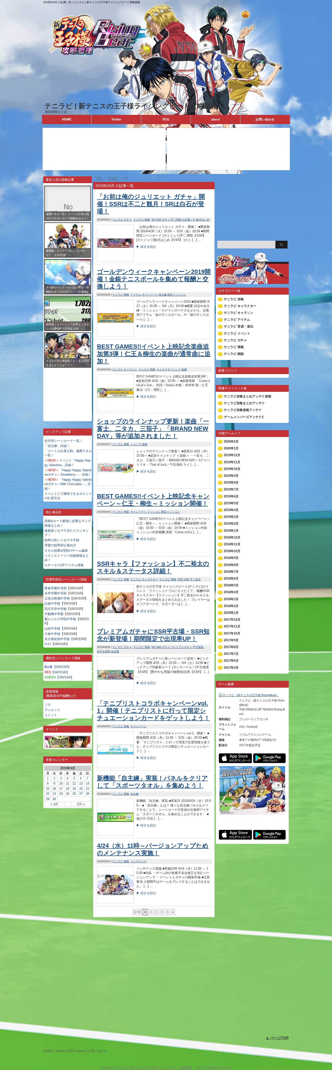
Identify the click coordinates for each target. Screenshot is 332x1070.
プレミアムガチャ (181, 647)
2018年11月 (232, 544)
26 (74, 794)
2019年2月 (231, 523)
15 (47, 788)
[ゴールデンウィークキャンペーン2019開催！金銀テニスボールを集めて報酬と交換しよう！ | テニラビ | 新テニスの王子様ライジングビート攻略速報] (115, 335)
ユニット (50, 715)
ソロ (47, 704)
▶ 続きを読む (146, 246)
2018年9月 (231, 558)
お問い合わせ (264, 119)
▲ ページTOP (277, 1038)
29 (47, 799)
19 (74, 788)
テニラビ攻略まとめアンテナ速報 (247, 396)
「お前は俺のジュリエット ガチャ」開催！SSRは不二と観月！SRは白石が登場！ (151, 203)
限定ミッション (176, 294)
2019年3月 (231, 517)
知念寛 (115, 651)
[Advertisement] (67, 391)
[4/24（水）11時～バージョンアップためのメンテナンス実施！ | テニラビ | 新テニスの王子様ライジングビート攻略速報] (115, 902)
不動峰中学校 (53, 614)
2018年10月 (232, 551)
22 (47, 794)
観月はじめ (203, 219)
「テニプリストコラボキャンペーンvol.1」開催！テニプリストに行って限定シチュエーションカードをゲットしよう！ (153, 710)
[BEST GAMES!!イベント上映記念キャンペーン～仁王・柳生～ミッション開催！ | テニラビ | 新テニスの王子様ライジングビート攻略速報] (115, 552)
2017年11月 (232, 626)
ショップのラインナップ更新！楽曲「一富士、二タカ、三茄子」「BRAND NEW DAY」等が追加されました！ (153, 428)
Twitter (116, 119)
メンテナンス (139, 861)
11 (67, 783)
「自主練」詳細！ (57, 446)
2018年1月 (231, 613)
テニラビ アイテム (237, 319)
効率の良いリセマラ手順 (61, 540)
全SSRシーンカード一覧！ (63, 441)
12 (74, 783)
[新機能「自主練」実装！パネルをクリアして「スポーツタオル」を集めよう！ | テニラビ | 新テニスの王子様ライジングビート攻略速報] (115, 834)
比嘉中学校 (52, 603)
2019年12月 (232, 455)
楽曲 (184, 369)
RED (180, 579)
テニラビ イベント (237, 333)
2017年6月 (231, 660)
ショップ (136, 444)
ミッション (154, 511)
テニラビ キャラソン (124, 369)
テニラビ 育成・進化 (238, 326)
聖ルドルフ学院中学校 (60, 619)
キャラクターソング (169, 369)
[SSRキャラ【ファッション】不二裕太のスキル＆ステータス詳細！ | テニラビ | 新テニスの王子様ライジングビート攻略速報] (115, 620)
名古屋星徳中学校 (57, 639)
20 (81, 788)
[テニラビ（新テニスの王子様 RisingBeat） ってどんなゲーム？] (252, 281)
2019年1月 (231, 530)
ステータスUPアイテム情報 (64, 565)
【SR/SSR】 (57, 667)
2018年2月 (231, 606)
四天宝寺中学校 (55, 609)
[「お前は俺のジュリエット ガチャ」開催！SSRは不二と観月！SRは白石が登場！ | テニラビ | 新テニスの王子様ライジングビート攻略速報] (115, 260)
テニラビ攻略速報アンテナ (243, 410)
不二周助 (176, 219)
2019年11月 (232, 462)
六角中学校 (52, 634)
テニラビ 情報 (141, 219)
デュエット (52, 710)
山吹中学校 (52, 628)
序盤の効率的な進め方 (60, 545)
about (215, 119)
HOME (66, 119)
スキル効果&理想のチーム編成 (66, 550)
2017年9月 (231, 640)
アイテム (136, 294)
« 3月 (54, 804)
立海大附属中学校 (57, 598)
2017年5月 (231, 667)
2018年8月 (231, 565)
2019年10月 (232, 469)
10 (61, 783)
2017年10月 (232, 633)
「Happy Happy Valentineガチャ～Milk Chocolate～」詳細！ (68, 484)
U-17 (47, 644)
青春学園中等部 (55, 588)
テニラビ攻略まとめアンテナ (244, 403)
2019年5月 (231, 503)
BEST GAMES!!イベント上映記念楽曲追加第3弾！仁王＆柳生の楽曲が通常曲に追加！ (153, 353)
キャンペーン (150, 294)
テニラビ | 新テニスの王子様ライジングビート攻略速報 (130, 106)
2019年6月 (231, 496)
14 (87, 783)
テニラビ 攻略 (120, 579)
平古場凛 (198, 647)
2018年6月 (231, 578)
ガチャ (166, 219)
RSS (166, 119)
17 (61, 788)
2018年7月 (231, 572)
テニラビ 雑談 (234, 354)
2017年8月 (231, 647)
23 (54, 794)
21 (87, 788)
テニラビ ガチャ (122, 219)
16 (54, 788)
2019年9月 (231, 476)
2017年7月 (231, 654)
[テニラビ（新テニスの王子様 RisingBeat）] (249, 695)
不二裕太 (195, 579)
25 (67, 794)
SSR (158, 219)
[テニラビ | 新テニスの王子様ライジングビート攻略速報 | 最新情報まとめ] (166, 99)
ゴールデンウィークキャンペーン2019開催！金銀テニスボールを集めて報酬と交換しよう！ (154, 279)
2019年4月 (231, 510)
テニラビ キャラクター (144, 579)
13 (81, 783)
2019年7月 (231, 489)
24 (61, 794)
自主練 (163, 294)
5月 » (81, 804)
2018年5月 (231, 585)
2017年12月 (232, 619)
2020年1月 (231, 448)
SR (153, 219)
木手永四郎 (103, 651)
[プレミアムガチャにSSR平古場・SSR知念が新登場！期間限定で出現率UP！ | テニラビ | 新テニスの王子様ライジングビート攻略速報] (115, 692)
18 (67, 788)
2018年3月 (231, 599)
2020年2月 (231, 441)
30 (54, 799)
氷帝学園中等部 (55, 593)
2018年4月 (231, 592)
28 (87, 794)
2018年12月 (232, 537)
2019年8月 (231, 482)
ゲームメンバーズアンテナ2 (243, 417)
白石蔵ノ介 (188, 219)
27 (81, 794)
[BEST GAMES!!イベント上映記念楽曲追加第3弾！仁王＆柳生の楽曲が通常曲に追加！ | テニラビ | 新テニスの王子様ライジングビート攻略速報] (115, 410)
